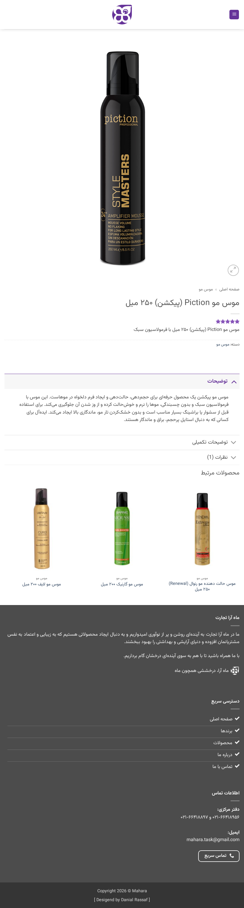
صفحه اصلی (229, 289)
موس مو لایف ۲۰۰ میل (41, 584)
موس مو (206, 289)
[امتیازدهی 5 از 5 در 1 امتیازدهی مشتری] (122, 321)
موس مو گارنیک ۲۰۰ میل (122, 584)
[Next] (4, 543)
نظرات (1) (217, 457)
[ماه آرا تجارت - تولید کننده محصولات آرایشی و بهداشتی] (122, 14)
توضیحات (217, 381)
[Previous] (239, 543)
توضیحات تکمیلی (210, 442)
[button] (234, 15)
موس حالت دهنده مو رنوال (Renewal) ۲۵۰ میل (202, 586)
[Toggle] (234, 381)
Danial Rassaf (134, 900)
